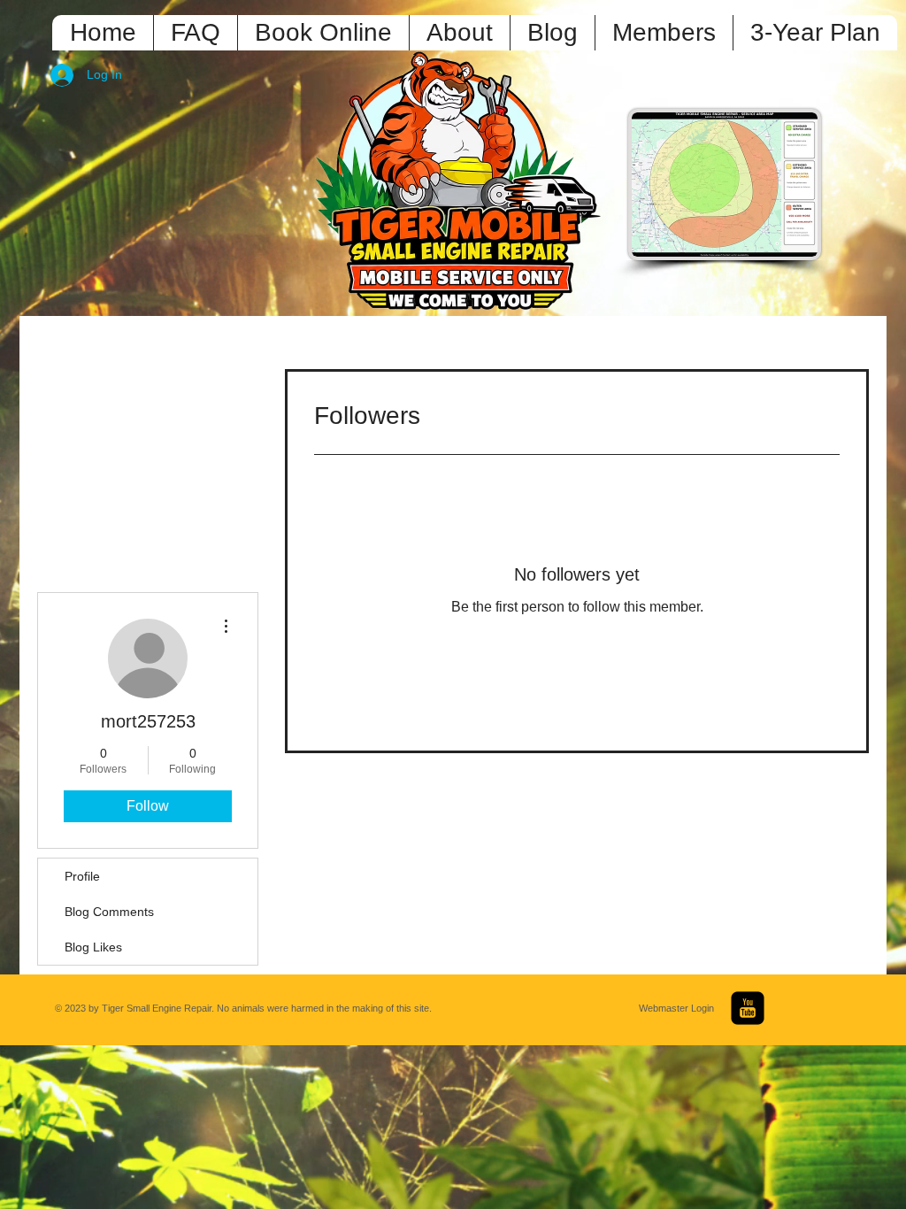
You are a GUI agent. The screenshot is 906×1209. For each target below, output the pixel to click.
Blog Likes (93, 947)
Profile (82, 876)
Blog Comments (109, 912)
